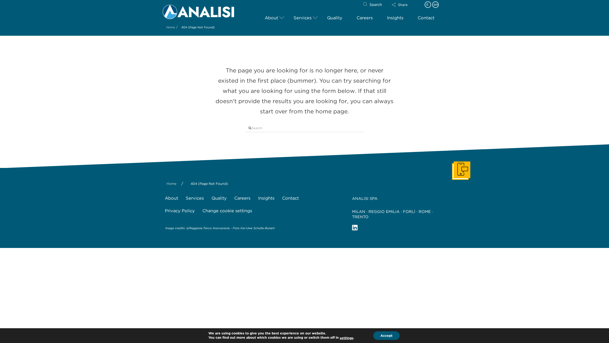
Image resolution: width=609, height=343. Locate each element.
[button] (404, 4)
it (427, 4)
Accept (386, 336)
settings (346, 338)
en (436, 4)
